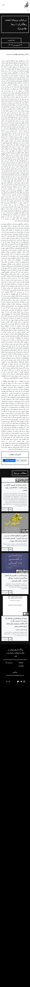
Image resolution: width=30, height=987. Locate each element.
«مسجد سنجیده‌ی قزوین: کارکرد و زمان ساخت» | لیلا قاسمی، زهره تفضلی (15, 487)
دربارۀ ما (9, 663)
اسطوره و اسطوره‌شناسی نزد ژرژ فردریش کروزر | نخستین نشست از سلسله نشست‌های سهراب (15, 538)
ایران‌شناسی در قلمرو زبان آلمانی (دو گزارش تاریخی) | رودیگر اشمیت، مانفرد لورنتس (15, 578)
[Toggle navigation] (3, 4)
